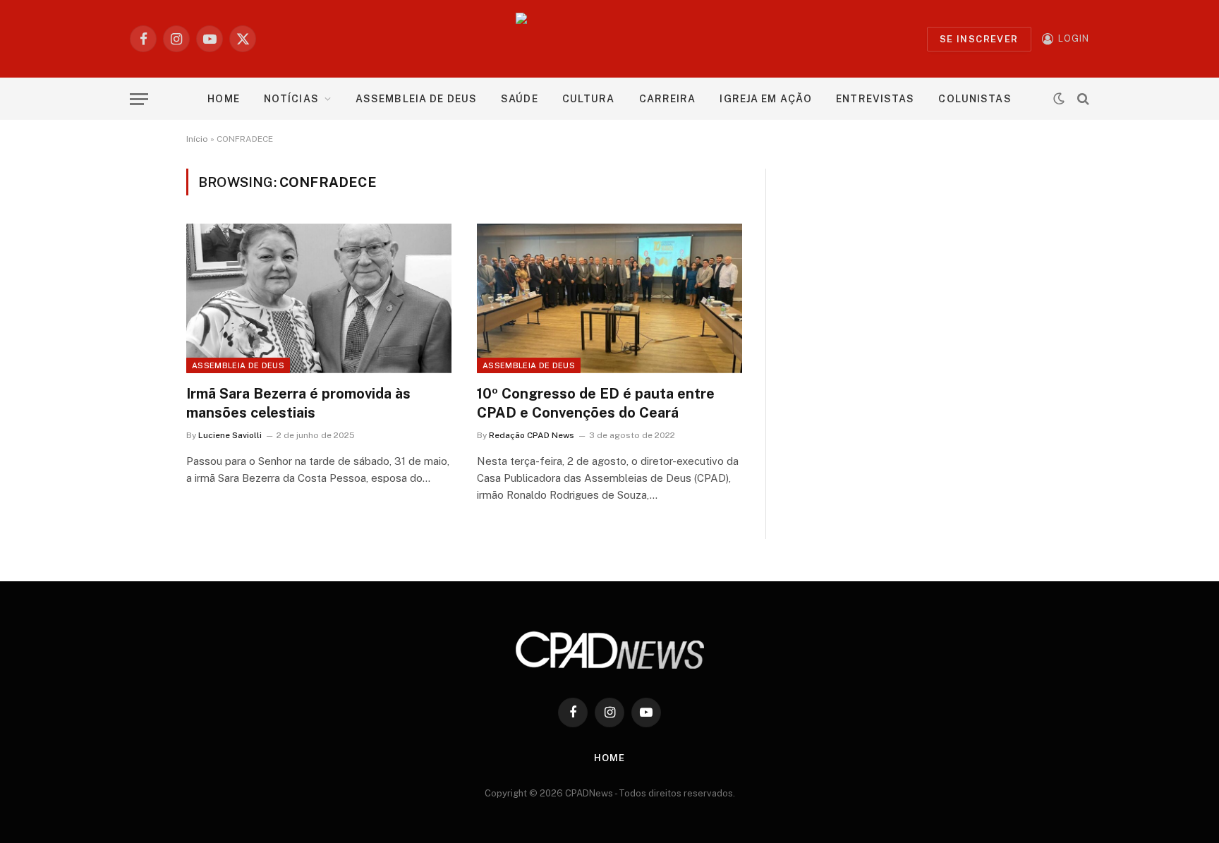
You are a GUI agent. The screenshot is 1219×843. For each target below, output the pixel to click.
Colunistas (974, 98)
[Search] (1081, 99)
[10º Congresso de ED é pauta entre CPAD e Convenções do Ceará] (609, 298)
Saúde (519, 98)
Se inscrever (979, 39)
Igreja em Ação (766, 98)
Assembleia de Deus (416, 98)
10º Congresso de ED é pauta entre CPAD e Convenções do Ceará (596, 403)
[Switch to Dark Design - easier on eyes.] (1059, 98)
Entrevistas (875, 98)
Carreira (667, 98)
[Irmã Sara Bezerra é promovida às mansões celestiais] (318, 298)
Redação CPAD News (531, 435)
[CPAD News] (610, 39)
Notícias (291, 98)
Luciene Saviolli (230, 435)
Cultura (588, 98)
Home (223, 98)
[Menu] (139, 99)
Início (197, 139)
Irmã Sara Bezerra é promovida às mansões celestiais (298, 403)
